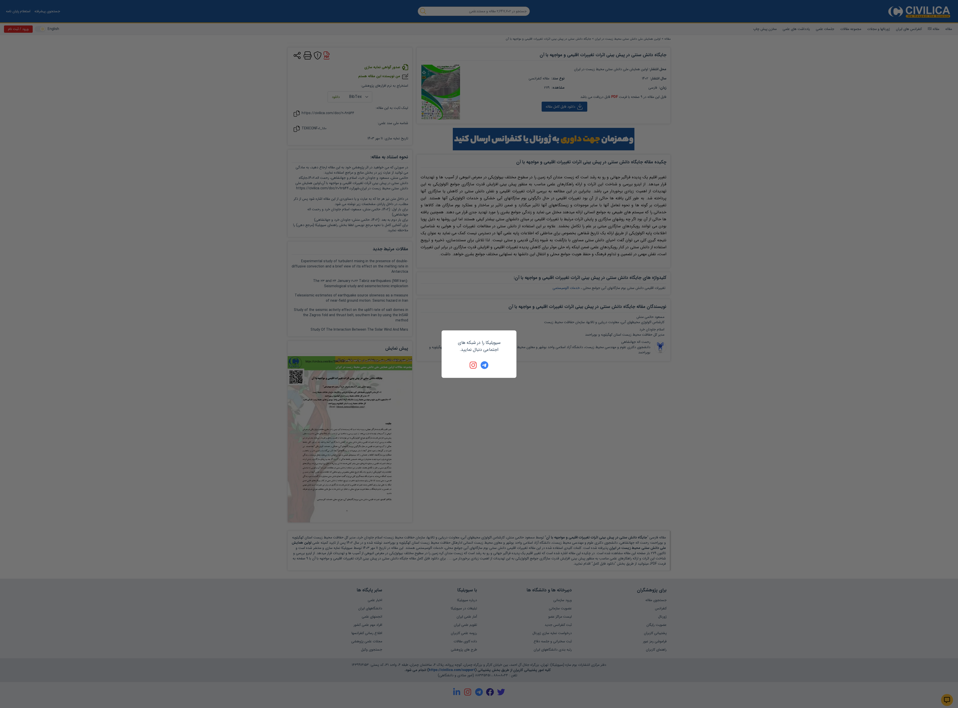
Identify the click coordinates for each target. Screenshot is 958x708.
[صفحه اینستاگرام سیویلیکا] (474, 365)
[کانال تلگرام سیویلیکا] (484, 365)
